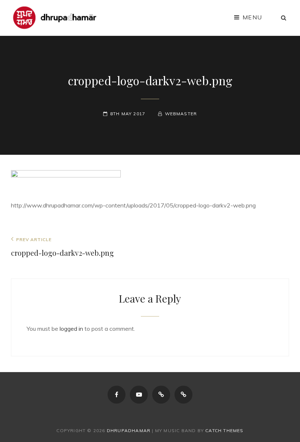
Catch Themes (224, 430)
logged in (71, 328)
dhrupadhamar (128, 430)
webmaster (181, 113)
